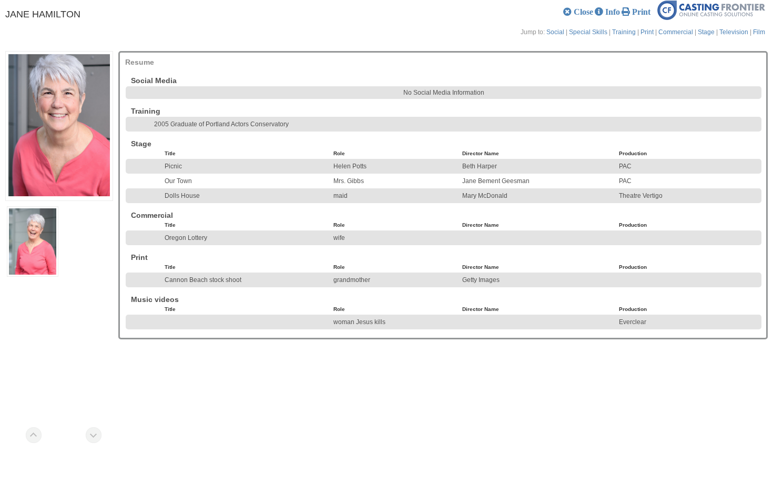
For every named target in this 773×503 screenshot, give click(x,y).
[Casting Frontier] (715, 18)
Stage (706, 32)
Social (555, 32)
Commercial (675, 32)
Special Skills (588, 32)
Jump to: (533, 32)
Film (759, 32)
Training (624, 32)
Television (733, 32)
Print (647, 32)
